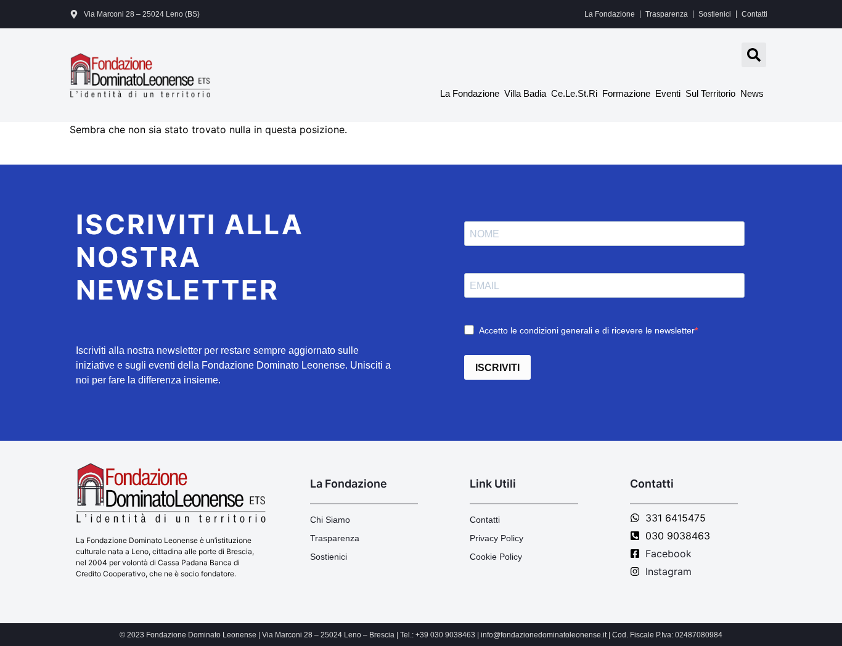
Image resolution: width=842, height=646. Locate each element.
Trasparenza (666, 14)
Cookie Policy (496, 557)
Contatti (754, 14)
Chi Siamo (330, 520)
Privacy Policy (496, 538)
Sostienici (714, 14)
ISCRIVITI (497, 367)
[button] (754, 55)
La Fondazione (609, 14)
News (752, 93)
